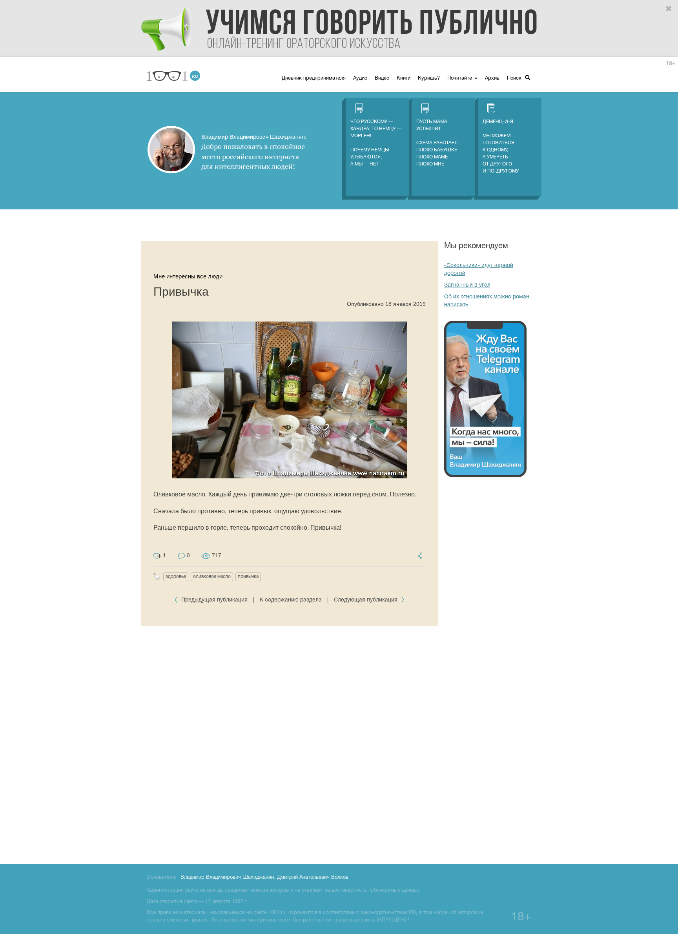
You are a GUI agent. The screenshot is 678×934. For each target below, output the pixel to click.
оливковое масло (212, 576)
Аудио (360, 78)
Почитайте (460, 78)
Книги (403, 78)
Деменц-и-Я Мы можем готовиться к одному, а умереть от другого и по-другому (501, 146)
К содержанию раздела (291, 600)
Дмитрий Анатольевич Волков (312, 877)
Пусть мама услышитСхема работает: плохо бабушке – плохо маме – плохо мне (438, 143)
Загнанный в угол (467, 285)
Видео (382, 78)
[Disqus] (289, 744)
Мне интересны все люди (187, 276)
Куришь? (429, 78)
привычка (248, 576)
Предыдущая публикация (214, 600)
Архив (492, 78)
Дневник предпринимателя (314, 78)
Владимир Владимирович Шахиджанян (227, 877)
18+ (670, 63)
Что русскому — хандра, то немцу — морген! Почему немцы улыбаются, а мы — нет (375, 143)
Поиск (515, 78)
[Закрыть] (669, 9)
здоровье (176, 576)
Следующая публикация (366, 600)
